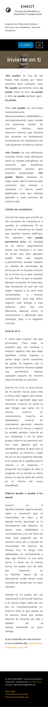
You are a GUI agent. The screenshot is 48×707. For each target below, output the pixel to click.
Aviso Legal (10, 691)
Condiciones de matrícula (16, 694)
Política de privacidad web (16, 697)
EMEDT (28, 6)
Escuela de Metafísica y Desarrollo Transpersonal (28, 13)
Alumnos (25, 45)
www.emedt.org (34, 682)
